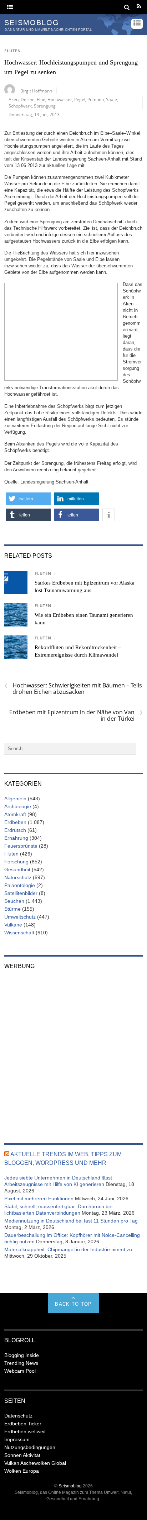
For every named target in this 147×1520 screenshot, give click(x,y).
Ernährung (16, 838)
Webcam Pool (20, 1371)
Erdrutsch (15, 830)
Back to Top (73, 1304)
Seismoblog (70, 1485)
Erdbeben (15, 822)
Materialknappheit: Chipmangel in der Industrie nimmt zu (68, 1249)
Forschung (16, 861)
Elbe (41, 99)
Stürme (12, 909)
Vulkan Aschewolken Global (35, 1463)
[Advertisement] (61, 331)
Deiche (28, 99)
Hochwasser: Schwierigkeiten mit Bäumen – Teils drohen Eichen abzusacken (73, 688)
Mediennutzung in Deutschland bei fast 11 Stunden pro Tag (71, 1221)
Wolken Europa (21, 1471)
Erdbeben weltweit (25, 1431)
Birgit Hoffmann (36, 91)
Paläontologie (19, 885)
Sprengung (45, 106)
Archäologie (17, 806)
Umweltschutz (20, 917)
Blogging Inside (21, 1355)
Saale (111, 99)
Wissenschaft (19, 932)
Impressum (17, 1439)
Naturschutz (17, 877)
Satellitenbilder (20, 893)
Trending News (21, 1363)
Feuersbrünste (20, 846)
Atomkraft (15, 814)
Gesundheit (17, 869)
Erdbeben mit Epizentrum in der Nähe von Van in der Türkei (75, 715)
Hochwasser (59, 99)
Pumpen (95, 99)
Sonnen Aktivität (22, 1455)
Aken (14, 99)
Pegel (79, 99)
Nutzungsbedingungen (29, 1447)
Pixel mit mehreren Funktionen (39, 1198)
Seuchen (14, 901)
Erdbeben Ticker (22, 1423)
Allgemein (15, 798)
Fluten (12, 50)
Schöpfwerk (20, 106)
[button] (28, 498)
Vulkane (13, 925)
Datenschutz (18, 1416)
